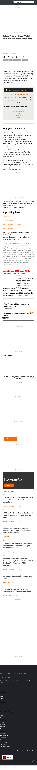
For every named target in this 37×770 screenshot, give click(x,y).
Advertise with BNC (18, 32)
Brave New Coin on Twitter (12, 225)
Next (32, 312)
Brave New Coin (8, 229)
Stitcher (18, 118)
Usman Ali (6, 537)
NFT (10, 60)
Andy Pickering (6, 53)
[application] (18, 90)
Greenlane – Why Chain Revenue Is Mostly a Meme (18, 378)
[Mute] (25, 90)
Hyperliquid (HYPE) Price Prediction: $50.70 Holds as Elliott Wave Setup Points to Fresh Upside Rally (18, 500)
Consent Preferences (5, 746)
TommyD (24, 60)
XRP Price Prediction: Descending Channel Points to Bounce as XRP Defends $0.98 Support (18, 515)
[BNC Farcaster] (23, 688)
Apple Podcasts (18, 111)
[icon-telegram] (4, 688)
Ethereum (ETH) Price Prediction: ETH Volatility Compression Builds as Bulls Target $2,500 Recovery (16, 530)
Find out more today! (20, 295)
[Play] (7, 90)
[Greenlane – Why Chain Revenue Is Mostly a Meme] (18, 359)
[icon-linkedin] (7, 688)
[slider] (29, 90)
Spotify (18, 113)
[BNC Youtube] (13, 688)
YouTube (19, 115)
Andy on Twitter (8, 221)
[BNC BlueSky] (20, 688)
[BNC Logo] (18, 669)
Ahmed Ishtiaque (8, 506)
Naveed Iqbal (7, 595)
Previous (6, 303)
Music (5, 60)
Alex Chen (6, 582)
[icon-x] (10, 688)
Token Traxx (17, 60)
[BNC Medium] (17, 688)
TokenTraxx (7, 217)
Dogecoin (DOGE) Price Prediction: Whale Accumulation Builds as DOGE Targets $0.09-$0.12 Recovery (17, 545)
